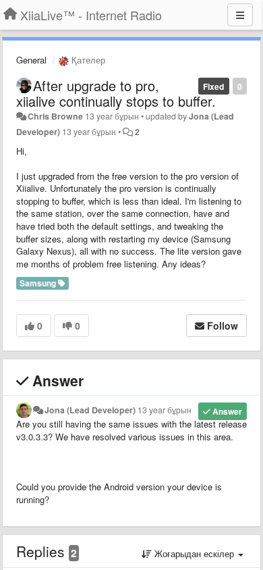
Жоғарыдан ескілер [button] (194, 553)
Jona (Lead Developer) (90, 410)
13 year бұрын (165, 410)
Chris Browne (55, 116)
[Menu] (240, 14)
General (31, 59)
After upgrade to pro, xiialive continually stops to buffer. (116, 93)
